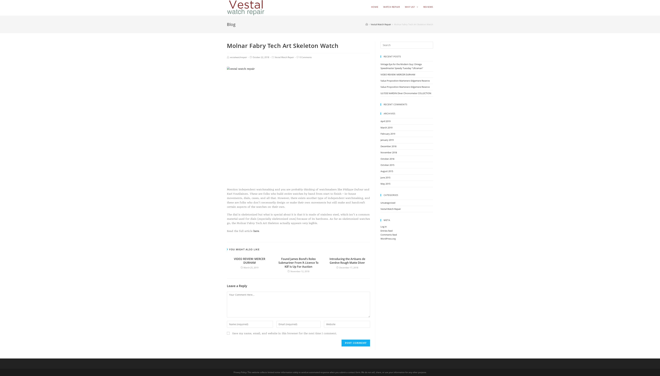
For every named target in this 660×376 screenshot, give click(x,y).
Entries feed (387, 230)
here (256, 231)
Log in (384, 226)
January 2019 (387, 139)
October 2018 (387, 158)
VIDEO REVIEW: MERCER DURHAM (249, 261)
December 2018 (388, 146)
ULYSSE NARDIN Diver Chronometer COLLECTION (406, 93)
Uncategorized (388, 202)
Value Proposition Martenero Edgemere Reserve (405, 80)
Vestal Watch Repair (284, 57)
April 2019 (385, 121)
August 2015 (387, 171)
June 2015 (385, 177)
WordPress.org (388, 238)
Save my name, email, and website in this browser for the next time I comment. (284, 333)
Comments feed (389, 234)
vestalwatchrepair (238, 57)
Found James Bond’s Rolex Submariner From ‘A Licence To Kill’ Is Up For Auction (298, 263)
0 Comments (306, 57)
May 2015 (385, 183)
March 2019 (386, 127)
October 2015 (387, 165)
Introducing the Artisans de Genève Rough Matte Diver (347, 261)
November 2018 (389, 152)
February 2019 (388, 133)
